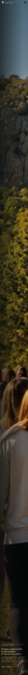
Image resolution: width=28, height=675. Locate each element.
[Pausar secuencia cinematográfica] (21, 670)
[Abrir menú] (25, 2)
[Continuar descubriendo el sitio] (25, 670)
